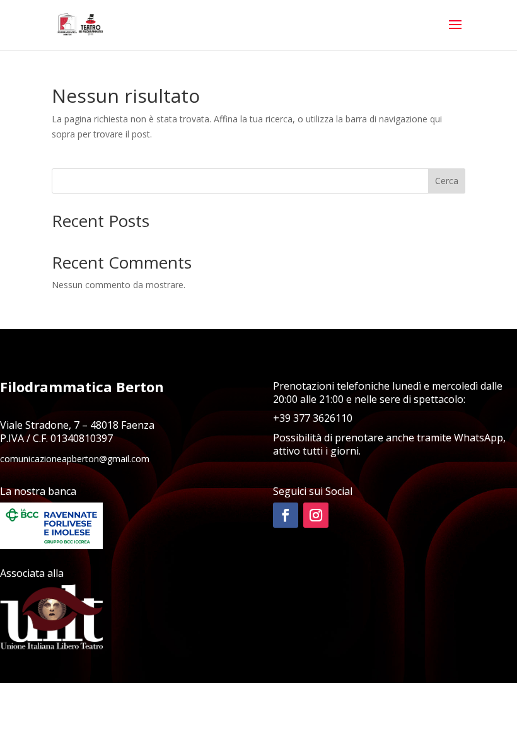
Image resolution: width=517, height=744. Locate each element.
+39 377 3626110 (312, 418)
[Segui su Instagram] (315, 515)
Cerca (446, 181)
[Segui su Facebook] (285, 515)
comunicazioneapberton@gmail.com (74, 459)
